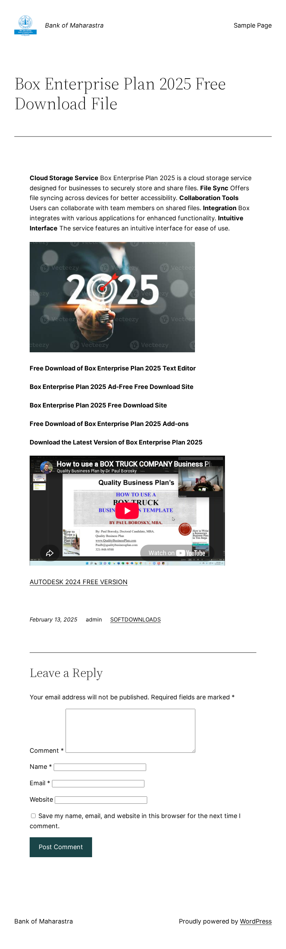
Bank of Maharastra (74, 25)
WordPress (256, 921)
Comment (47, 750)
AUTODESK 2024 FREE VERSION (79, 582)
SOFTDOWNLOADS (135, 619)
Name (41, 766)
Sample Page (253, 25)
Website (41, 799)
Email (40, 783)
